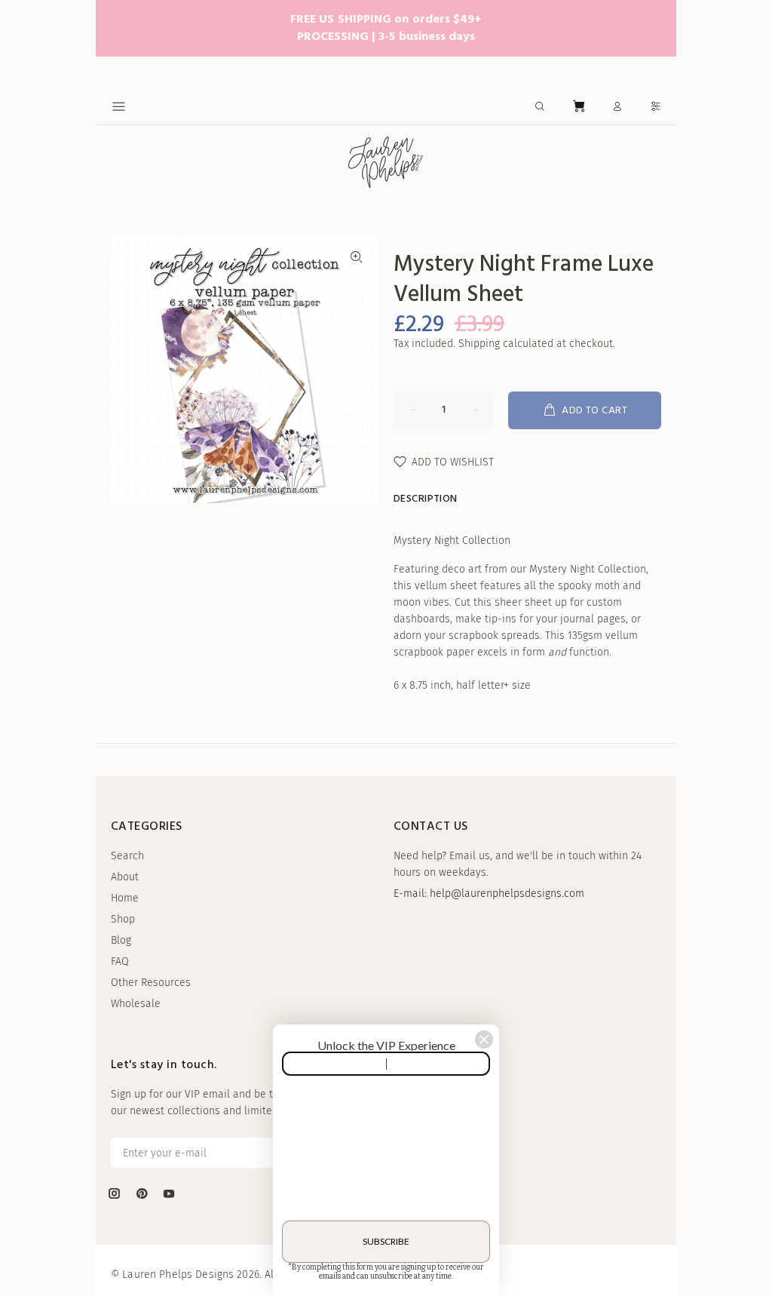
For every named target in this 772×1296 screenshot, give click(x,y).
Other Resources (151, 982)
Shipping (479, 343)
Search (127, 855)
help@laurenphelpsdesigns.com (507, 893)
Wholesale (136, 1003)
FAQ (120, 961)
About (125, 877)
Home (125, 898)
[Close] (484, 1039)
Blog (121, 940)
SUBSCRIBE (386, 1241)
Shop (123, 919)
